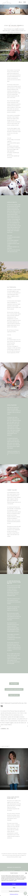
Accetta (14, 884)
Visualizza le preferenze (14, 891)
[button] (26, 873)
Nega (14, 887)
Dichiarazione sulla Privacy (14, 894)
